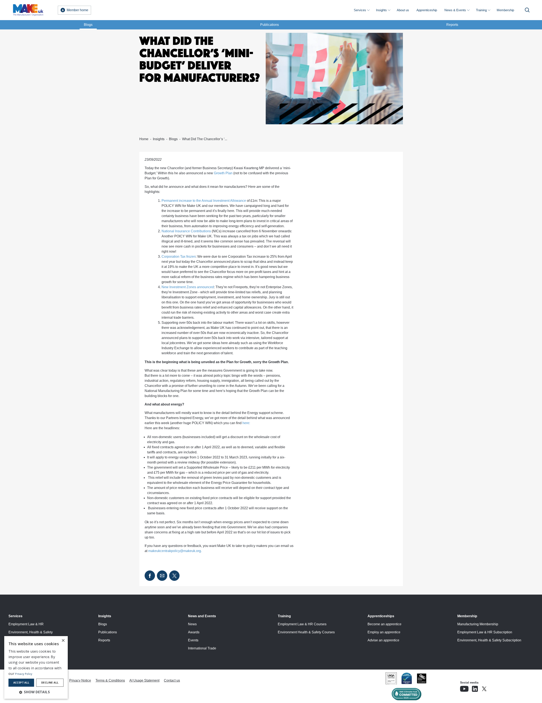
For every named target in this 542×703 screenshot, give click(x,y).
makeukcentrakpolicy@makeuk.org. (175, 551)
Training (481, 10)
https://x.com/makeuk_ (496, 687)
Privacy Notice (80, 680)
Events (193, 640)
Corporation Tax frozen (179, 256)
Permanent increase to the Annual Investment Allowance (204, 200)
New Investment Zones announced (188, 287)
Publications (269, 24)
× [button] (63, 640)
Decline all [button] (49, 682)
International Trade (202, 648)
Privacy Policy (23, 674)
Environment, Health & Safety (30, 632)
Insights (381, 10)
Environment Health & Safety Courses (306, 632)
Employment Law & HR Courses (302, 624)
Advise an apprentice (383, 640)
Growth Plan (223, 173)
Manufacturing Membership (477, 624)
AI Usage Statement (144, 680)
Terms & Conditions (110, 680)
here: (246, 423)
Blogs (88, 24)
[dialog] (36, 667)
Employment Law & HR (26, 624)
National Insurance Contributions (186, 231)
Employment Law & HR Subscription (484, 632)
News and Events (202, 616)
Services (360, 10)
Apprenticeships (381, 616)
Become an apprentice (384, 624)
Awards (193, 632)
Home (143, 139)
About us (403, 10)
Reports (452, 24)
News (192, 624)
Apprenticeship (426, 10)
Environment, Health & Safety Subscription (489, 640)
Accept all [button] (21, 682)
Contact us (172, 680)
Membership (505, 10)
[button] (36, 692)
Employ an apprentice (384, 632)
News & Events (455, 10)
